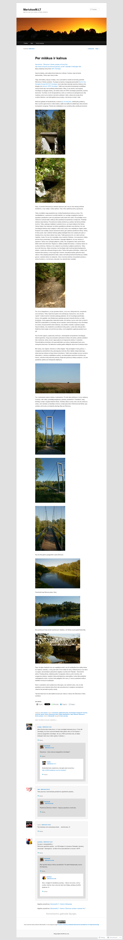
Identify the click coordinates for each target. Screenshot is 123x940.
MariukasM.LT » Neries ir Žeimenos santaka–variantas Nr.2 (67, 908)
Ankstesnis (90, 48)
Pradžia (26, 43)
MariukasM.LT (32, 9)
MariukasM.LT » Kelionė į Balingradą (61, 904)
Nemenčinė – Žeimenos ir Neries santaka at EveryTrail (51, 64)
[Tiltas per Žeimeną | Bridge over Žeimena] (50, 454)
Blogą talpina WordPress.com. (61, 934)
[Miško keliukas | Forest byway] (50, 307)
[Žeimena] (57, 588)
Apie (32, 43)
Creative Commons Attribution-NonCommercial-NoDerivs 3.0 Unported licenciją (78, 924)
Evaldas (39, 727)
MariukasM (51, 716)
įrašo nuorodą (64, 716)
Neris (56, 714)
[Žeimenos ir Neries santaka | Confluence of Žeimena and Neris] (57, 625)
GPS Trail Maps (56, 69)
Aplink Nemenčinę (63, 712)
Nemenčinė (52, 714)
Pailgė (60, 714)
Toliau (97, 48)
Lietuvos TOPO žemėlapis (50, 86)
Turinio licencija (40, 43)
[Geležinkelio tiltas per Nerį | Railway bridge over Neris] (57, 663)
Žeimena (76, 714)
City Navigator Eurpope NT (76, 712)
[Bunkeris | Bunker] (50, 154)
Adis (38, 789)
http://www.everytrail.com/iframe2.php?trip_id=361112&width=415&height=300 (58, 66)
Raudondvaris (66, 714)
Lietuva (47, 714)
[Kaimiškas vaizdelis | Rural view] (57, 393)
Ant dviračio (55, 712)
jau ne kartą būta (66, 101)
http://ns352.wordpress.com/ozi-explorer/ (54, 770)
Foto (42, 712)
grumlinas (40, 842)
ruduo (71, 714)
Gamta (42, 714)
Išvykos (46, 712)
